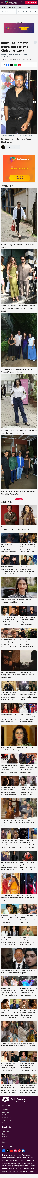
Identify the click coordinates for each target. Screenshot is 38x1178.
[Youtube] (11, 1150)
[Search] (22, 2)
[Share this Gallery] (3, 65)
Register (33, 2)
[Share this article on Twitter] (11, 65)
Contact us (6, 1115)
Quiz (28, 7)
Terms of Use (7, 1120)
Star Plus (5, 1131)
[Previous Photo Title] (6, 102)
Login (27, 2)
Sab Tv (4, 1142)
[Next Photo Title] (31, 102)
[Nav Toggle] (2, 2)
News (4, 7)
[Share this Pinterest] (19, 65)
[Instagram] (15, 1150)
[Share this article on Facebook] (7, 65)
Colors (4, 1137)
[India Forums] (11, 2)
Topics (20, 7)
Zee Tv (4, 1134)
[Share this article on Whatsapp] (15, 65)
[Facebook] (3, 1150)
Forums (12, 7)
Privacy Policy (7, 1123)
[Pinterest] (19, 1150)
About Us (5, 1109)
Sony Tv (5, 1139)
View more (19, 499)
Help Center (6, 1117)
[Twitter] (7, 1150)
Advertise (5, 1112)
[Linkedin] (23, 1150)
